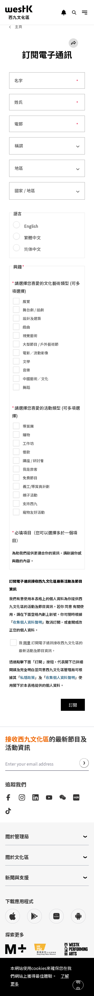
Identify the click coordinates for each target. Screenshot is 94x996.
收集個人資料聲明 (27, 622)
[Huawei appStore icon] (56, 916)
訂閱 (73, 705)
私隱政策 (27, 677)
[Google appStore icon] (34, 916)
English (30, 226)
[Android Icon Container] (78, 916)
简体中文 (32, 249)
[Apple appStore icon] (12, 916)
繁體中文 (32, 237)
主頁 (18, 26)
